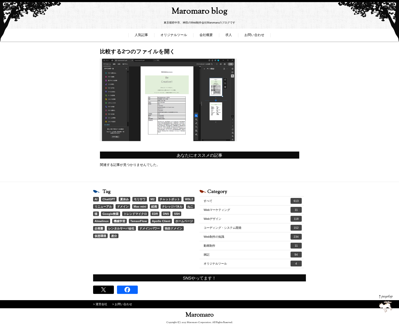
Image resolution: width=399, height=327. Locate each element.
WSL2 (189, 199)
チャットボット (170, 199)
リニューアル (103, 206)
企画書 (99, 228)
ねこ (190, 206)
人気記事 (141, 35)
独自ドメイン (173, 228)
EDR (155, 213)
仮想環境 (100, 235)
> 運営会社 (100, 304)
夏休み (124, 199)
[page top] (386, 303)
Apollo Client (161, 221)
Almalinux (102, 221)
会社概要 (206, 35)
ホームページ (184, 221)
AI (96, 199)
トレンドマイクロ (135, 213)
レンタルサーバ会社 (121, 228)
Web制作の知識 (251, 236)
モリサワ (139, 199)
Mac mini (140, 206)
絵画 (154, 206)
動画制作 (251, 245)
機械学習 (119, 221)
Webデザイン (251, 218)
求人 (228, 35)
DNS (166, 213)
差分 (114, 235)
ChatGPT (108, 199)
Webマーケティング (251, 209)
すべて (251, 201)
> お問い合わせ (122, 304)
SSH (177, 213)
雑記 (251, 254)
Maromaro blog (199, 11)
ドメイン (123, 206)
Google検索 (110, 213)
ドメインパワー (149, 228)
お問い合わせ (254, 35)
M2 (152, 199)
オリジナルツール (173, 35)
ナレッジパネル (172, 206)
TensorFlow (138, 221)
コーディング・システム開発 (251, 227)
